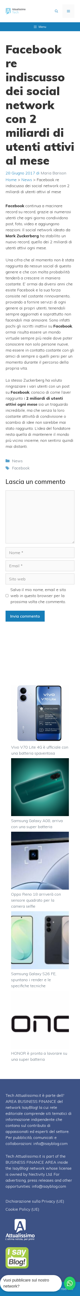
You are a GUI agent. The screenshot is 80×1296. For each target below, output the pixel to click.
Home (11, 179)
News (26, 179)
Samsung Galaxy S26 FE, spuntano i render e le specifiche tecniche (33, 979)
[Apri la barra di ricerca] (56, 11)
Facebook (21, 468)
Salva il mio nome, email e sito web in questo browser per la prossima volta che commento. (38, 595)
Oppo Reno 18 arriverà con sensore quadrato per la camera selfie (36, 900)
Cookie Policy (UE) (22, 1209)
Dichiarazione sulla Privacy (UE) (35, 1201)
